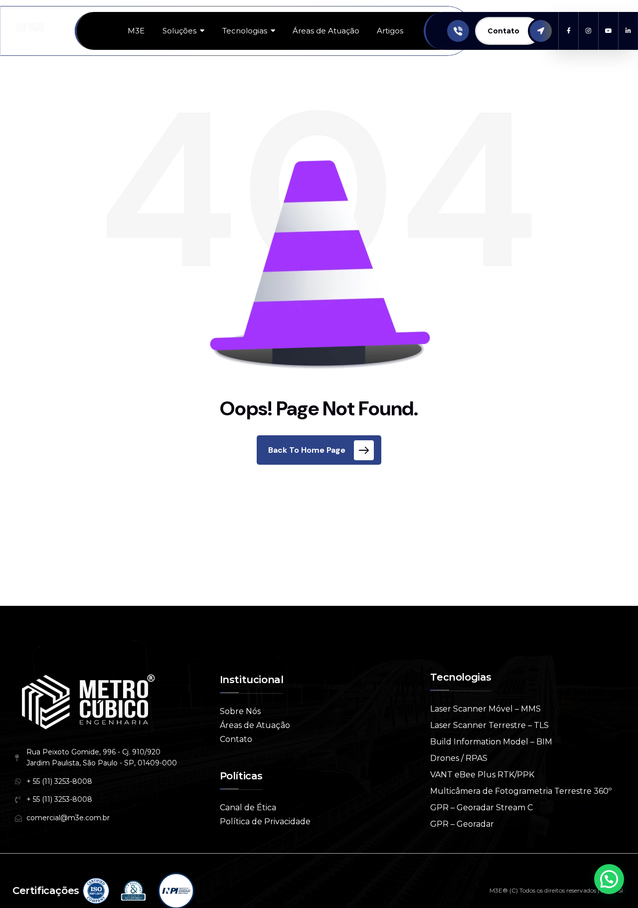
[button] (609, 879)
